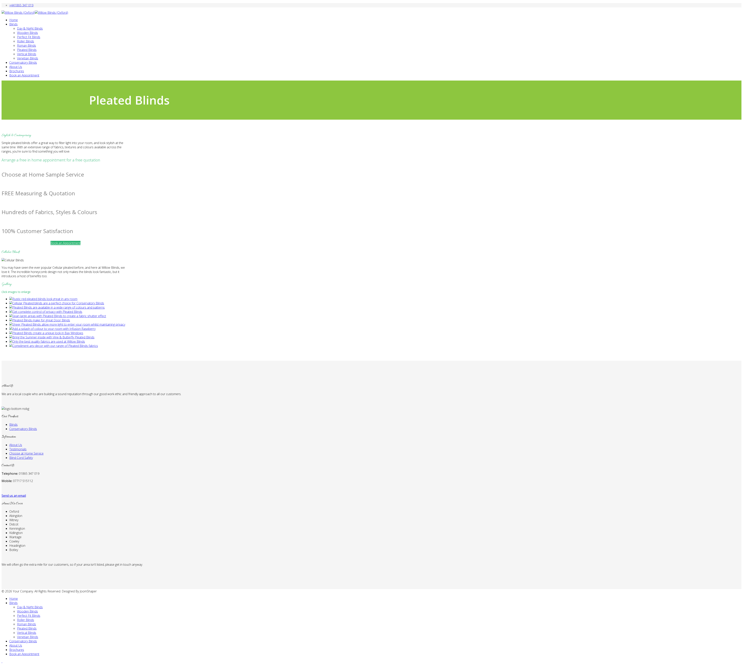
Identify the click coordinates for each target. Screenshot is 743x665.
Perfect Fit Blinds (28, 37)
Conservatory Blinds (23, 62)
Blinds (13, 24)
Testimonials (18, 449)
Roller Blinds (25, 41)
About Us (15, 67)
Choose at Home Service (26, 453)
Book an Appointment (24, 75)
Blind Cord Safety (21, 458)
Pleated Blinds (27, 50)
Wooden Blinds (27, 33)
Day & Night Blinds (30, 28)
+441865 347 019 (21, 5)
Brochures (16, 71)
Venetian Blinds (27, 58)
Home (13, 20)
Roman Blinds (26, 45)
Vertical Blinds (26, 54)
